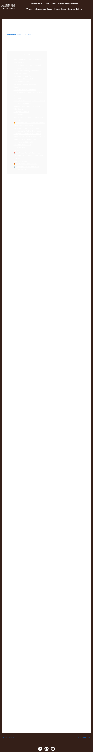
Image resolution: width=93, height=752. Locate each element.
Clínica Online (37, 4)
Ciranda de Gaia (75, 9)
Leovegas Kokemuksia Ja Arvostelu (27, 134)
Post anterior (8, 737)
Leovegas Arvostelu (21, 112)
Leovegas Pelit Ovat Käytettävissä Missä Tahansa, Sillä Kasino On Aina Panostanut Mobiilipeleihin (29, 139)
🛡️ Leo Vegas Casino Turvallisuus (26, 167)
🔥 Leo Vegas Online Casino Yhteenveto (29, 123)
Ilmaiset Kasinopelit (20, 161)
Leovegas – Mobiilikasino (23, 125)
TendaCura (51, 4)
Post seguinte (84, 737)
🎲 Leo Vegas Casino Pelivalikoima (26, 153)
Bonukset (17, 98)
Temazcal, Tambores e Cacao (39, 9)
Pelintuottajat (18, 114)
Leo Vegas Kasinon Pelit (22, 76)
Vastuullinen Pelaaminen (22, 82)
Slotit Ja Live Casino (21, 169)
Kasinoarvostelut (19, 147)
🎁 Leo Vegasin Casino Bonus (25, 164)
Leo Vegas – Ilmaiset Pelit (23, 79)
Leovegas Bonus (19, 150)
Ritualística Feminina (68, 4)
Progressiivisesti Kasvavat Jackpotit (27, 65)
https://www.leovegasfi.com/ (47, 721)
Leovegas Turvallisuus (21, 68)
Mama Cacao (60, 9)
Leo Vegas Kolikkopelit (22, 145)
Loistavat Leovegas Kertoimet (24, 90)
